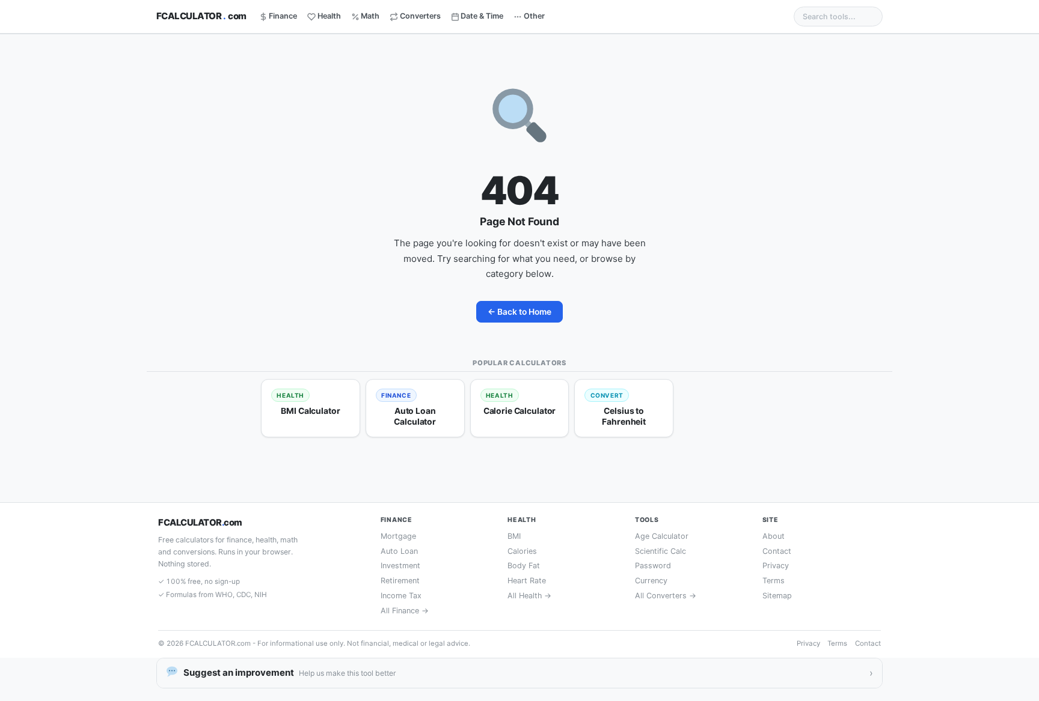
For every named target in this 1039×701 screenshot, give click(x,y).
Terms (773, 580)
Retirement (400, 580)
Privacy (775, 565)
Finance (283, 15)
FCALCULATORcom (201, 16)
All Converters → (665, 595)
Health (329, 15)
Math (370, 15)
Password (653, 565)
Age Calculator (661, 536)
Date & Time (482, 15)
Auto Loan (399, 551)
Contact (776, 551)
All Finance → (405, 610)
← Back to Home (519, 312)
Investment (400, 565)
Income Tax (401, 595)
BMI (514, 536)
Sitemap (777, 595)
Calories (522, 551)
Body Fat (523, 565)
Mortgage (398, 536)
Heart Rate (526, 580)
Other (534, 15)
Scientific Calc (660, 551)
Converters (420, 15)
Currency (651, 580)
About (773, 536)
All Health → (529, 595)
